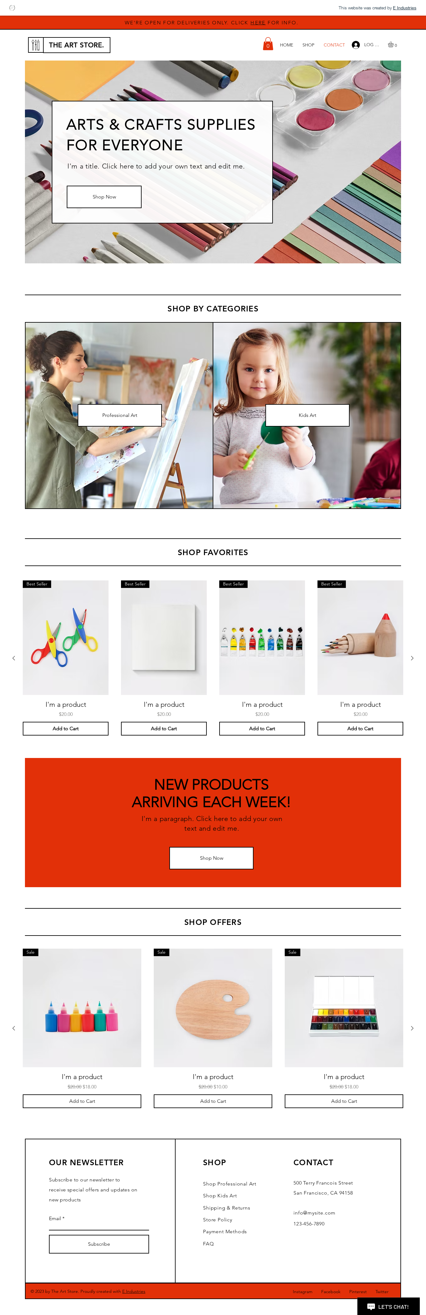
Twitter (382, 1291)
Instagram (302, 1291)
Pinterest (358, 1291)
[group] (213, 658)
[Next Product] (412, 658)
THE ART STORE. (76, 45)
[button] (268, 43)
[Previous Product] (13, 658)
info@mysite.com (314, 1213)
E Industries (133, 1291)
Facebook (331, 1291)
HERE (258, 23)
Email (55, 1218)
